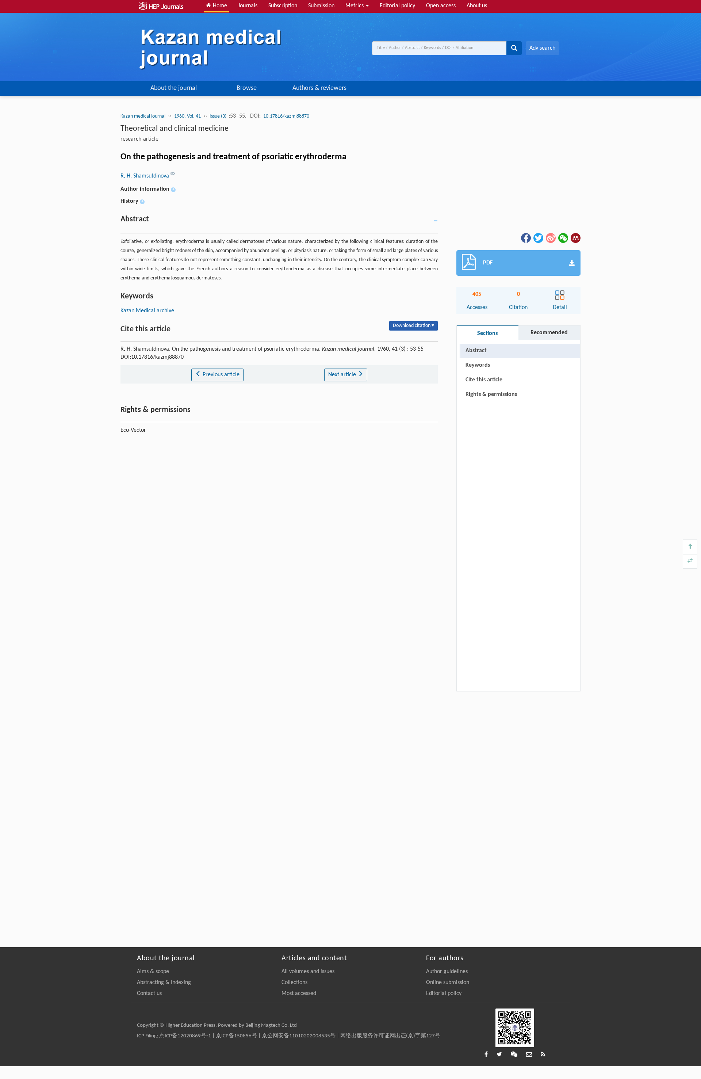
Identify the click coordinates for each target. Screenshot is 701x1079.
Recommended (549, 333)
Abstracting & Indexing (164, 982)
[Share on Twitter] (537, 238)
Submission (321, 6)
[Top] (690, 547)
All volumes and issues (307, 972)
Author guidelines (447, 972)
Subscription (282, 6)
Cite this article (484, 380)
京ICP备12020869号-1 (185, 1036)
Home (219, 6)
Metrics (355, 6)
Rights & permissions (491, 394)
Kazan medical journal (142, 116)
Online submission (447, 982)
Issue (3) (218, 116)
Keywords (478, 365)
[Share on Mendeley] (575, 238)
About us (477, 6)
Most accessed (298, 993)
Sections (487, 333)
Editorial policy (397, 6)
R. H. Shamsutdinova (145, 176)
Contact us (149, 993)
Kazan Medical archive (147, 311)
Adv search (542, 48)
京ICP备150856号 (236, 1036)
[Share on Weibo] (550, 238)
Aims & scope (153, 972)
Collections (294, 982)
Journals (247, 6)
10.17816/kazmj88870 (286, 116)
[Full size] (690, 561)
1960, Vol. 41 (187, 116)
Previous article (220, 375)
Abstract (476, 351)
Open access (441, 6)
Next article (342, 375)
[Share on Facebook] (525, 238)
